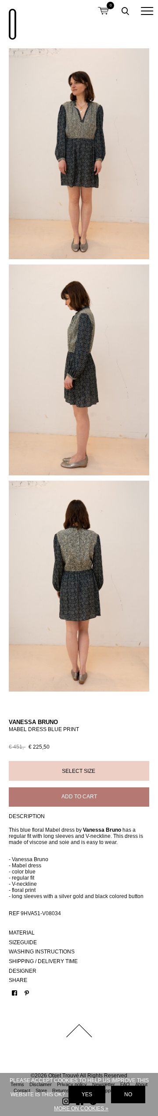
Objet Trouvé (11, 20)
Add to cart (79, 797)
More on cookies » (81, 1108)
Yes (87, 1094)
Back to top (79, 1031)
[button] (147, 11)
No (128, 1094)
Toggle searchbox (125, 11)
